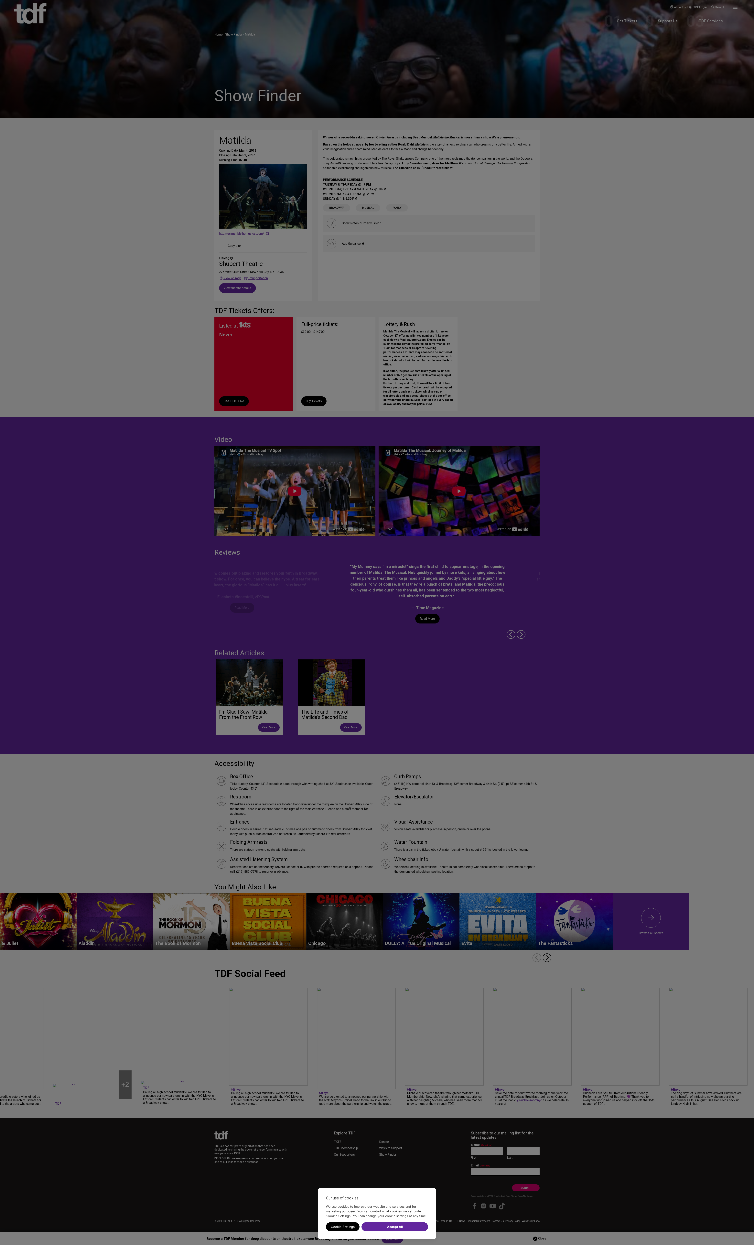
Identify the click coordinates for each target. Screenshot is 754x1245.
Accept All (395, 1227)
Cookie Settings (343, 1227)
